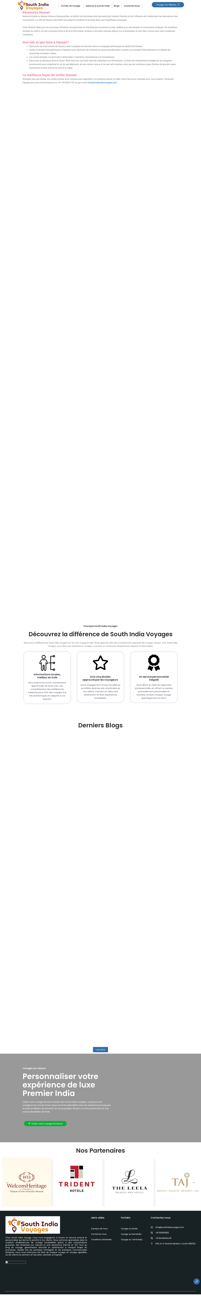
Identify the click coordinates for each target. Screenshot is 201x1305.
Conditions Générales (101, 1239)
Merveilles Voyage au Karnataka (49, 317)
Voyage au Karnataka (131, 1234)
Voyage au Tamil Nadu (131, 1239)
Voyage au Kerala (129, 1228)
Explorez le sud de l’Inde (98, 6)
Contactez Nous (132, 6)
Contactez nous (99, 1234)
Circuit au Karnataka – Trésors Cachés (53, 197)
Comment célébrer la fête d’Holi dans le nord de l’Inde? (63, 1033)
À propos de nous (99, 1228)
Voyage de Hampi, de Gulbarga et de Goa (55, 437)
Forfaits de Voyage (70, 6)
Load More (100, 1049)
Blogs (117, 6)
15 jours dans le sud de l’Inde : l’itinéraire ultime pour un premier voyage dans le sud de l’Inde (90, 836)
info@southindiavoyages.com (102, 82)
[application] (81, 5)
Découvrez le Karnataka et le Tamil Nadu (54, 557)
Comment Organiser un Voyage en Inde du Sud (57, 936)
